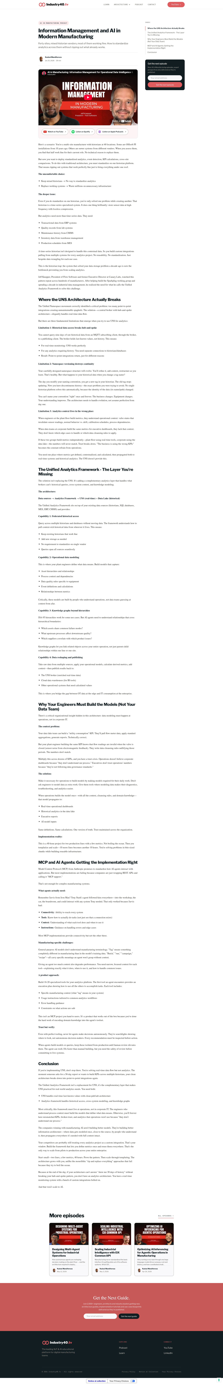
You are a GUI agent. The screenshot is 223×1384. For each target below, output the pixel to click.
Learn (122, 1353)
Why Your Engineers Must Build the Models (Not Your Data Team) (165, 40)
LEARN (106, 4)
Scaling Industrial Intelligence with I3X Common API (111, 1249)
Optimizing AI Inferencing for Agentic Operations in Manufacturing (154, 1249)
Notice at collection (97, 1381)
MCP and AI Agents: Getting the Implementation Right (161, 47)
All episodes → (166, 1216)
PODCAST (139, 4)
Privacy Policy (128, 1372)
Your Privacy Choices (171, 1372)
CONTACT (152, 4)
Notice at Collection (148, 1372)
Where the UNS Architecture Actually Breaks (166, 28)
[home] (53, 4)
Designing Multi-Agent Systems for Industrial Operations (69, 1249)
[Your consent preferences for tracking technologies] (219, 1380)
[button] (122, 4)
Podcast (123, 1347)
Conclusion (152, 52)
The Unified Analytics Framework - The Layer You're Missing (166, 34)
